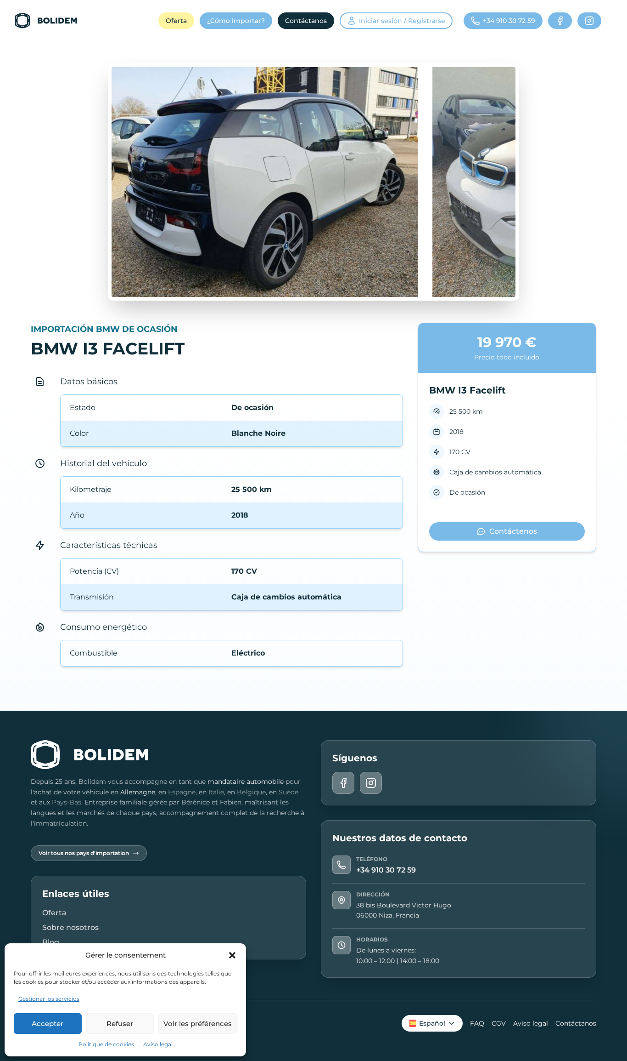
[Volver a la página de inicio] (46, 20)
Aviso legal (158, 1044)
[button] (232, 955)
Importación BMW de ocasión (104, 329)
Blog (50, 942)
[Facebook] (560, 20)
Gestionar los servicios (48, 998)
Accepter (47, 1023)
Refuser (119, 1023)
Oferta (176, 21)
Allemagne (137, 792)
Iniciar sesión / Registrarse (402, 21)
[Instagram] (589, 20)
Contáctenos (513, 531)
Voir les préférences (197, 1023)
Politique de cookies (106, 1044)
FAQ (477, 1023)
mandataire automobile (245, 781)
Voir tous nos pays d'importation (84, 853)
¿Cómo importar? (236, 21)
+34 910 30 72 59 (386, 870)
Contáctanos (306, 21)
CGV (499, 1023)
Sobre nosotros (70, 927)
